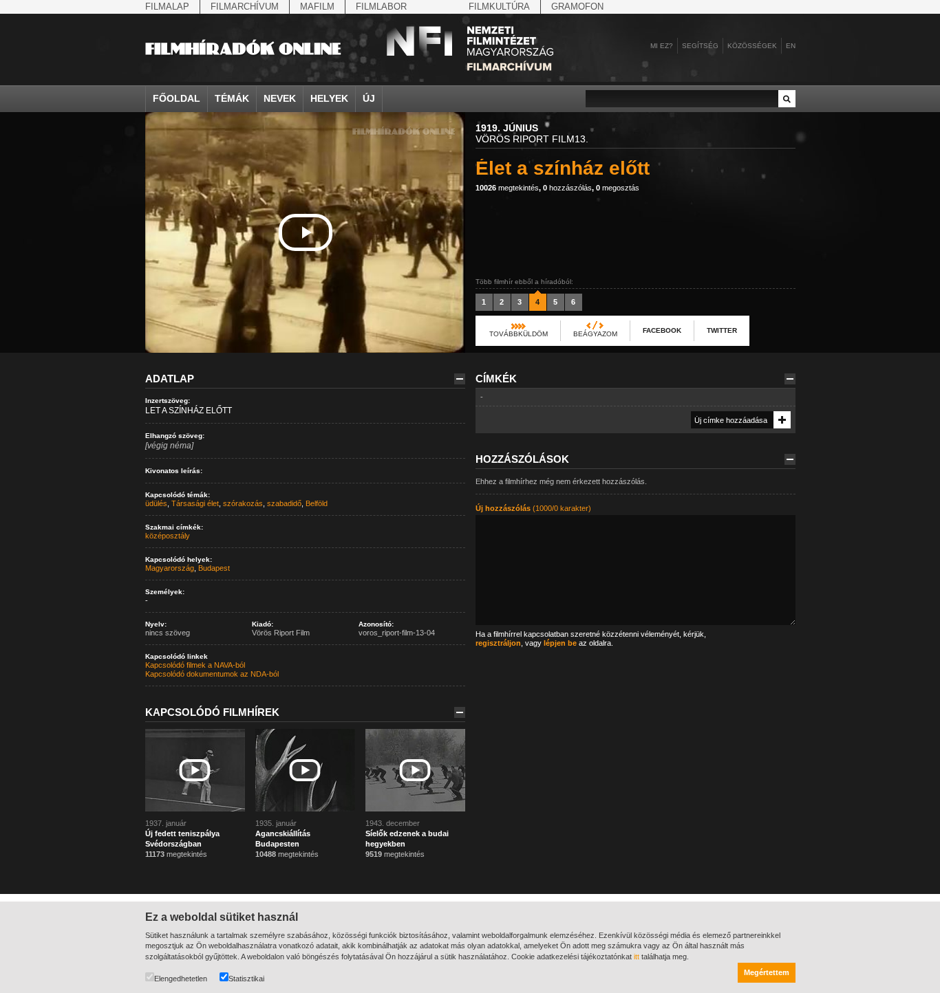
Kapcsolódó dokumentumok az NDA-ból (212, 674)
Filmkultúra (499, 6)
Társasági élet (195, 503)
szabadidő (284, 503)
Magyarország (169, 568)
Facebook (662, 330)
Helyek (329, 98)
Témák (232, 98)
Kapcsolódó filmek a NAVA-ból (195, 665)
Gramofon (577, 6)
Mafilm (317, 6)
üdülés (156, 503)
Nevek (280, 98)
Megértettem (766, 972)
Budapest (214, 568)
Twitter (722, 330)
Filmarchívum (245, 6)
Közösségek (752, 46)
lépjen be (560, 643)
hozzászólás (567, 188)
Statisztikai (246, 978)
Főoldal (176, 98)
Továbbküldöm (518, 334)
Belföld (317, 503)
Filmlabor (381, 6)
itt (636, 956)
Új (369, 98)
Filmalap (167, 6)
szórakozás (243, 503)
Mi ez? (661, 46)
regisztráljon (498, 643)
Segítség (700, 46)
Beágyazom (595, 334)
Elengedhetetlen (180, 978)
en (790, 46)
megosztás (617, 188)
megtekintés (507, 188)
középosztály (167, 536)
